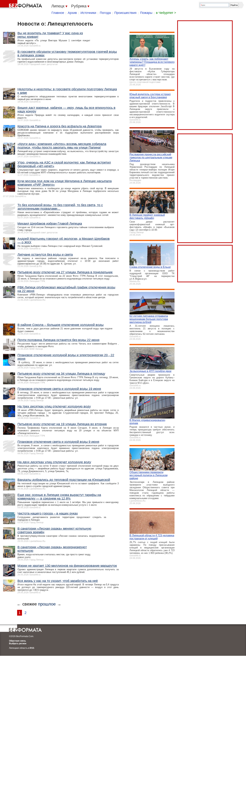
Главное (58, 13)
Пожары (146, 13)
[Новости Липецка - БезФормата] (21, 4)
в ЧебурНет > (166, 13)
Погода (105, 13)
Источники (88, 13)
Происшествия (125, 13)
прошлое (47, 604)
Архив (72, 13)
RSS (32, 648)
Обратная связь (17, 641)
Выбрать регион (17, 643)
